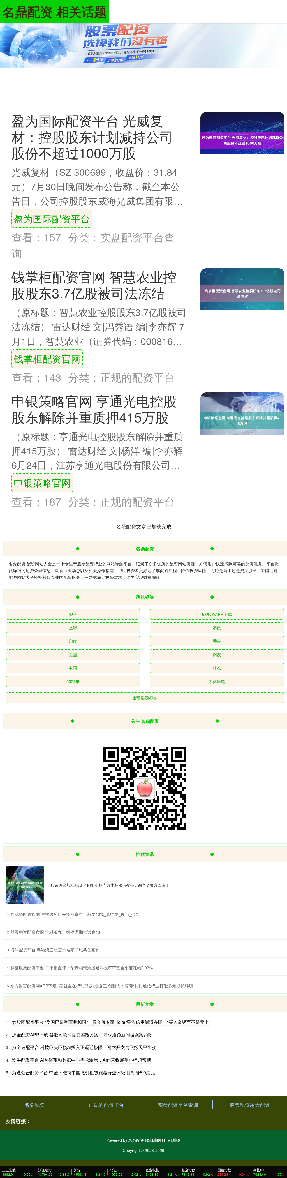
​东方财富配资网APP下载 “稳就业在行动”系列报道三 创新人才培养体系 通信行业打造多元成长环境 (101, 985)
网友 (217, 654)
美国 (73, 654)
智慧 (73, 614)
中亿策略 (217, 681)
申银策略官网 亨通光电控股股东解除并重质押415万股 (94, 408)
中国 (73, 668)
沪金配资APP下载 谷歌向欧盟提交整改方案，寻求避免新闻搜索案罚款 (82, 1034)
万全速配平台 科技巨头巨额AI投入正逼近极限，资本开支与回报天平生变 (84, 1047)
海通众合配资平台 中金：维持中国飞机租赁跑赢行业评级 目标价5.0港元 (83, 1072)
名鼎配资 (34, 1104)
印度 (73, 641)
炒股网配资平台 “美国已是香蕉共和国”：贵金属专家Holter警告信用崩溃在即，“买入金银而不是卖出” (111, 1022)
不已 (217, 627)
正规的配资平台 (106, 1104)
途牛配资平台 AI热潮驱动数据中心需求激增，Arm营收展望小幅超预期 (81, 1060)
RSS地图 (153, 1140)
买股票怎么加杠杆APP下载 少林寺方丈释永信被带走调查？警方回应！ (108, 885)
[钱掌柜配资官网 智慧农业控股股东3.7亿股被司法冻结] (242, 293)
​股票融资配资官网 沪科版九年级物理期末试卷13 (55, 932)
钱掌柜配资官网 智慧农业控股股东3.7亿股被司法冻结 (94, 284)
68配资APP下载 (217, 614)
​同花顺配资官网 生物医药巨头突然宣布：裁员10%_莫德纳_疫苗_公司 (75, 914)
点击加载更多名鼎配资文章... (144, 526)
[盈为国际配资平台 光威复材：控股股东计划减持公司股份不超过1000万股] (242, 140)
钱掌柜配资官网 (47, 358)
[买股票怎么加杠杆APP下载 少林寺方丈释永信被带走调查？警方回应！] (25, 885)
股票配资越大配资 (250, 1104)
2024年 (73, 681)
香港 (217, 641)
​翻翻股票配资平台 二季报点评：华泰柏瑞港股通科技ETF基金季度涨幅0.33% (81, 968)
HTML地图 (171, 1140)
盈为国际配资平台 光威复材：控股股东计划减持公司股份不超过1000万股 (92, 136)
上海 (73, 627)
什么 (217, 668)
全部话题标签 (145, 698)
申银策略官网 (42, 482)
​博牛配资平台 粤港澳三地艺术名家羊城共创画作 (55, 950)
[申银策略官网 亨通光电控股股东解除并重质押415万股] (242, 420)
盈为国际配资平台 (52, 218)
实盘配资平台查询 (178, 1104)
